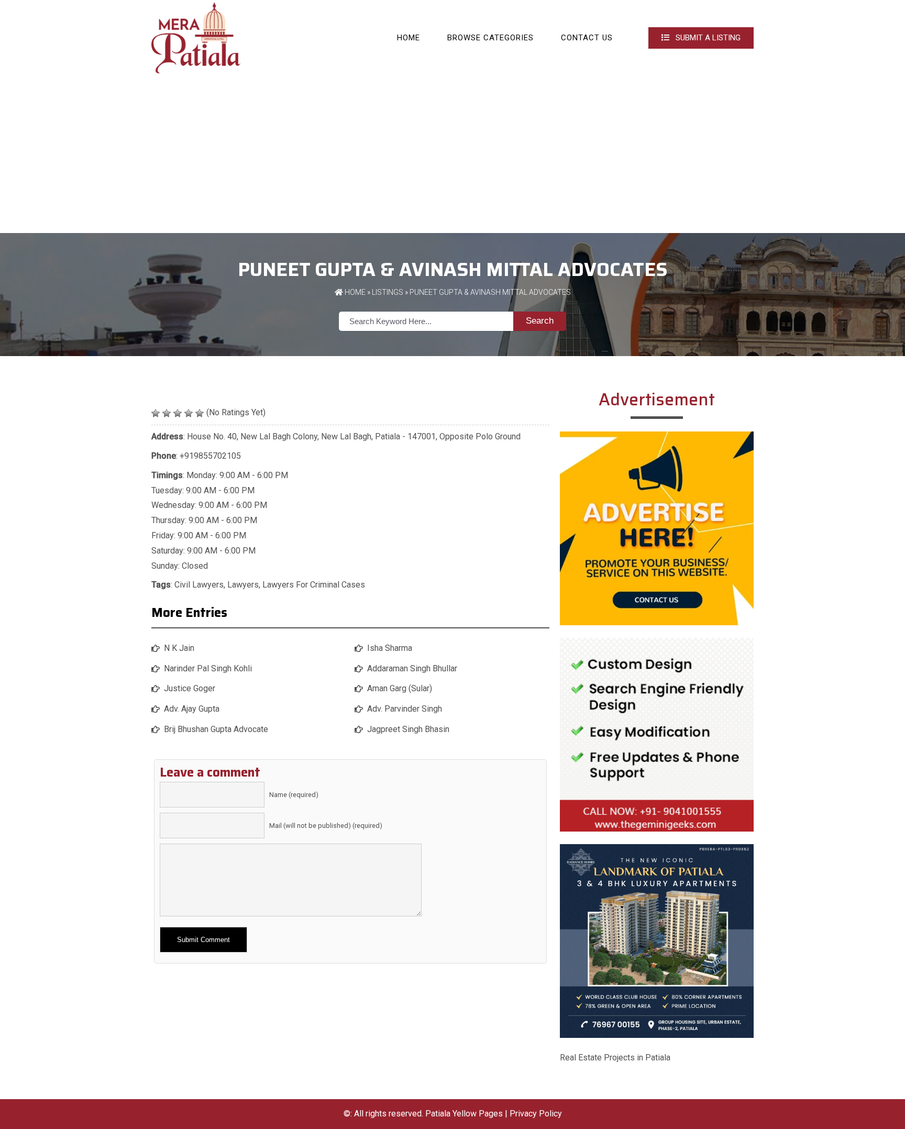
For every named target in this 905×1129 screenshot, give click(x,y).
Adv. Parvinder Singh (404, 709)
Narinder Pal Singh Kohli (208, 668)
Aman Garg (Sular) (399, 688)
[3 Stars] (177, 413)
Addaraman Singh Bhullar (412, 668)
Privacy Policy (536, 1114)
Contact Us (587, 37)
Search (540, 321)
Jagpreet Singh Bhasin (408, 729)
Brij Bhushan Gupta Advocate (216, 729)
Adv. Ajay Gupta (191, 709)
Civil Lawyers (199, 585)
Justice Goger (189, 688)
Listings (387, 292)
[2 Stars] (166, 413)
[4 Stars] (188, 413)
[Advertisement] (452, 154)
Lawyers (243, 585)
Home (408, 37)
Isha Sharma (389, 648)
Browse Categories (490, 37)
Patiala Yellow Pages (464, 1114)
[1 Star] (155, 413)
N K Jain (179, 648)
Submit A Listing (707, 37)
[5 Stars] (199, 413)
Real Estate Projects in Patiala (615, 1057)
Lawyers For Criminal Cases (313, 585)
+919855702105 (210, 456)
